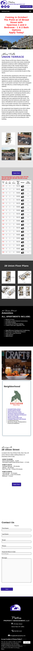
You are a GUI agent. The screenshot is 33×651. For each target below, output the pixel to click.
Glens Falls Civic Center (14, 412)
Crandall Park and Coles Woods (17, 419)
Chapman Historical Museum (16, 413)
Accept (27, 642)
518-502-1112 (18, 631)
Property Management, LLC (16, 619)
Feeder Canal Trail (13, 416)
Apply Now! (16, 173)
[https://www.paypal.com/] (8, 7)
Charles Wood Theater (14, 410)
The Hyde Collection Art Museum (17, 414)
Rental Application (26, 6)
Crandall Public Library (14, 409)
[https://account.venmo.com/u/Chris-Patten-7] (5, 7)
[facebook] (2, 7)
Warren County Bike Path (15, 417)
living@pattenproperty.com (17, 635)
